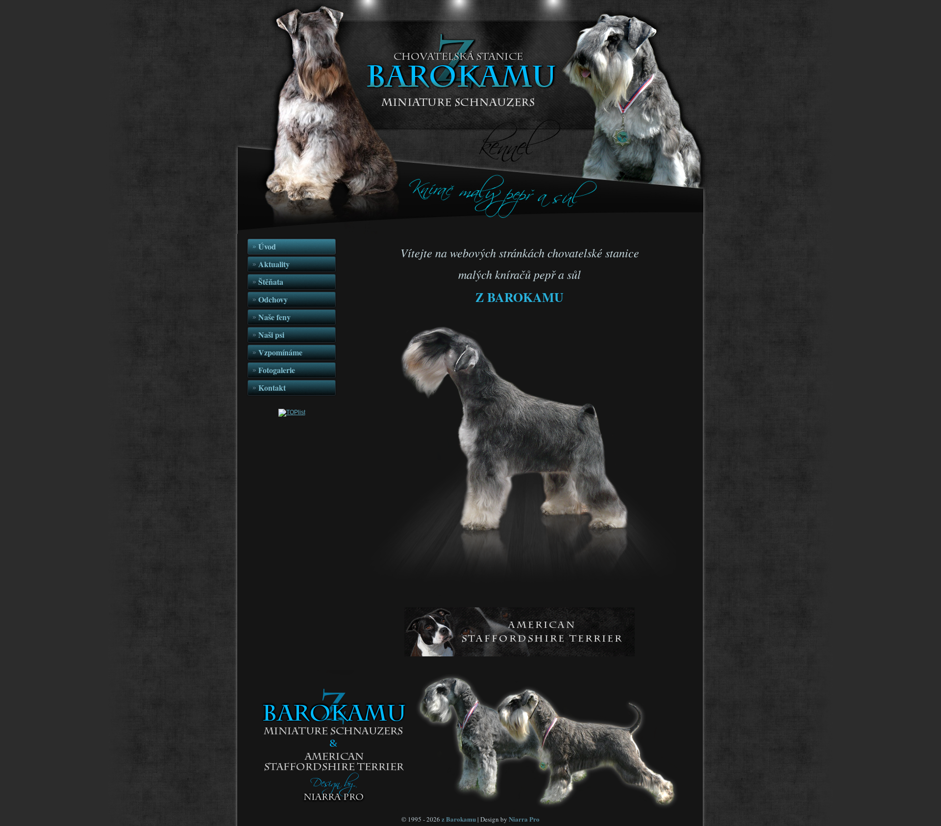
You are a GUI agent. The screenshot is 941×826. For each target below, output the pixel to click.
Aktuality (274, 264)
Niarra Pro (524, 819)
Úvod (267, 246)
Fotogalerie (276, 369)
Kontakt (272, 387)
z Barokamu (459, 819)
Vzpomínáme (280, 352)
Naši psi (271, 334)
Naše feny (274, 317)
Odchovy (273, 299)
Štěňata (270, 281)
